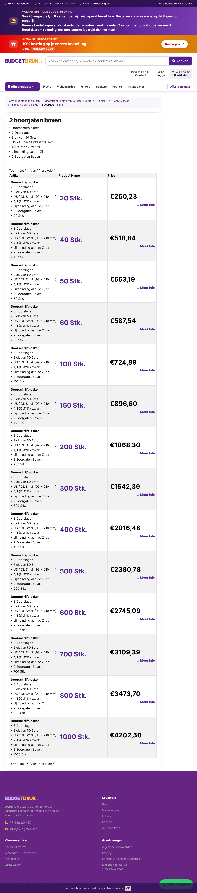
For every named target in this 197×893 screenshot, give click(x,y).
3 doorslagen (51, 100)
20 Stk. (71, 198)
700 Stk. (73, 654)
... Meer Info (146, 205)
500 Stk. (73, 571)
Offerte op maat (180, 86)
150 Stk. (72, 405)
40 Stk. (71, 240)
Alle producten (22, 86)
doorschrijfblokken (29, 100)
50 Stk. (71, 281)
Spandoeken (136, 86)
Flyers (47, 86)
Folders (85, 86)
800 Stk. (73, 695)
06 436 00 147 (19, 823)
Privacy (107, 853)
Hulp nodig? (175, 3)
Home (10, 100)
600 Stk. (73, 612)
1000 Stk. (75, 737)
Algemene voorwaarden (117, 847)
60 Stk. (71, 322)
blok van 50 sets (72, 100)
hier (120, 888)
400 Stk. (73, 529)
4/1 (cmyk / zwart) (120, 100)
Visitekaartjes (66, 86)
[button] (188, 874)
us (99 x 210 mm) (95, 100)
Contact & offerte (15, 847)
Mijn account (13, 858)
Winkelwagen (13, 864)
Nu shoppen (172, 44)
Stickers (101, 86)
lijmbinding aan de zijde (24, 104)
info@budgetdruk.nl (23, 829)
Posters (117, 86)
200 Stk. (73, 447)
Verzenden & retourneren (20, 853)
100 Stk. (73, 364)
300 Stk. (73, 488)
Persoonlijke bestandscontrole (121, 858)
